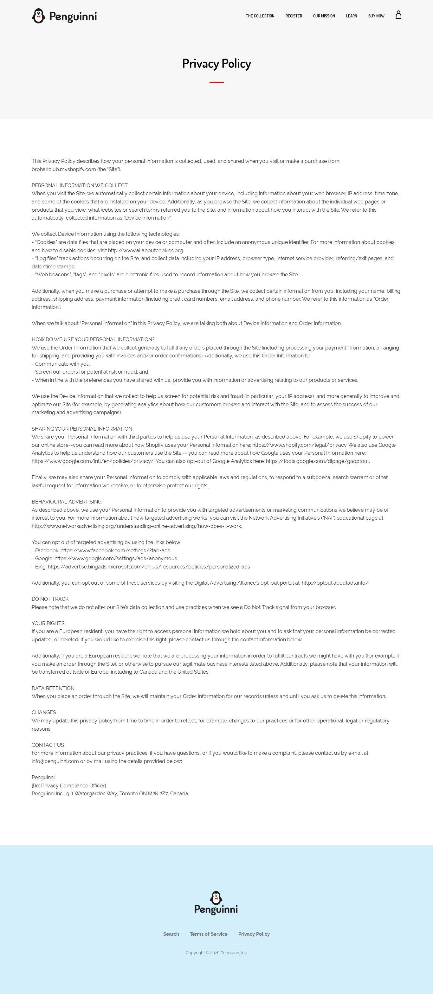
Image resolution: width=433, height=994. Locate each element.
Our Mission (324, 16)
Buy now (376, 16)
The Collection (260, 16)
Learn (351, 16)
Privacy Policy (254, 934)
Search (171, 934)
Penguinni (230, 952)
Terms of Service (209, 934)
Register (294, 16)
